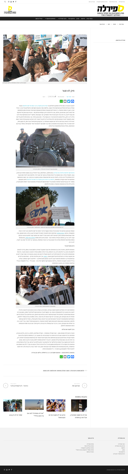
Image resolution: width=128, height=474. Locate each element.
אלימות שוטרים (80, 370)
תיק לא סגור (68, 90)
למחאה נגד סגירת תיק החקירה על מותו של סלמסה (40, 179)
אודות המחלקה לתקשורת (87, 448)
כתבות (114, 24)
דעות (109, 24)
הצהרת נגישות (90, 452)
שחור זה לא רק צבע (15, 415)
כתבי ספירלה (62, 19)
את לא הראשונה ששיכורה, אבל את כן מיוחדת (78, 416)
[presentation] (45, 58)
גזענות (68, 370)
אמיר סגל (69, 97)
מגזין (78, 19)
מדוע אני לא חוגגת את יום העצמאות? (57, 416)
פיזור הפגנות (46, 370)
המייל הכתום (39, 19)
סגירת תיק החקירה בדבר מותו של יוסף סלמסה (35, 106)
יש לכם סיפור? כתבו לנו (119, 454)
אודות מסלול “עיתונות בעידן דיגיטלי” (85, 450)
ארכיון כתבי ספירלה (120, 446)
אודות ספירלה (90, 444)
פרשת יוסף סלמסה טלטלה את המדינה (64, 173)
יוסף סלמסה (53, 370)
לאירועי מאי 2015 (30, 238)
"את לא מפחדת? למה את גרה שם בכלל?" (35, 414)
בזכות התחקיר (60, 233)
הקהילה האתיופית (61, 370)
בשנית (45, 256)
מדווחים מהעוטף (50, 19)
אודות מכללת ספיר (89, 446)
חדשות (83, 19)
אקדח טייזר (73, 370)
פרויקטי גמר (71, 19)
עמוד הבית (89, 19)
